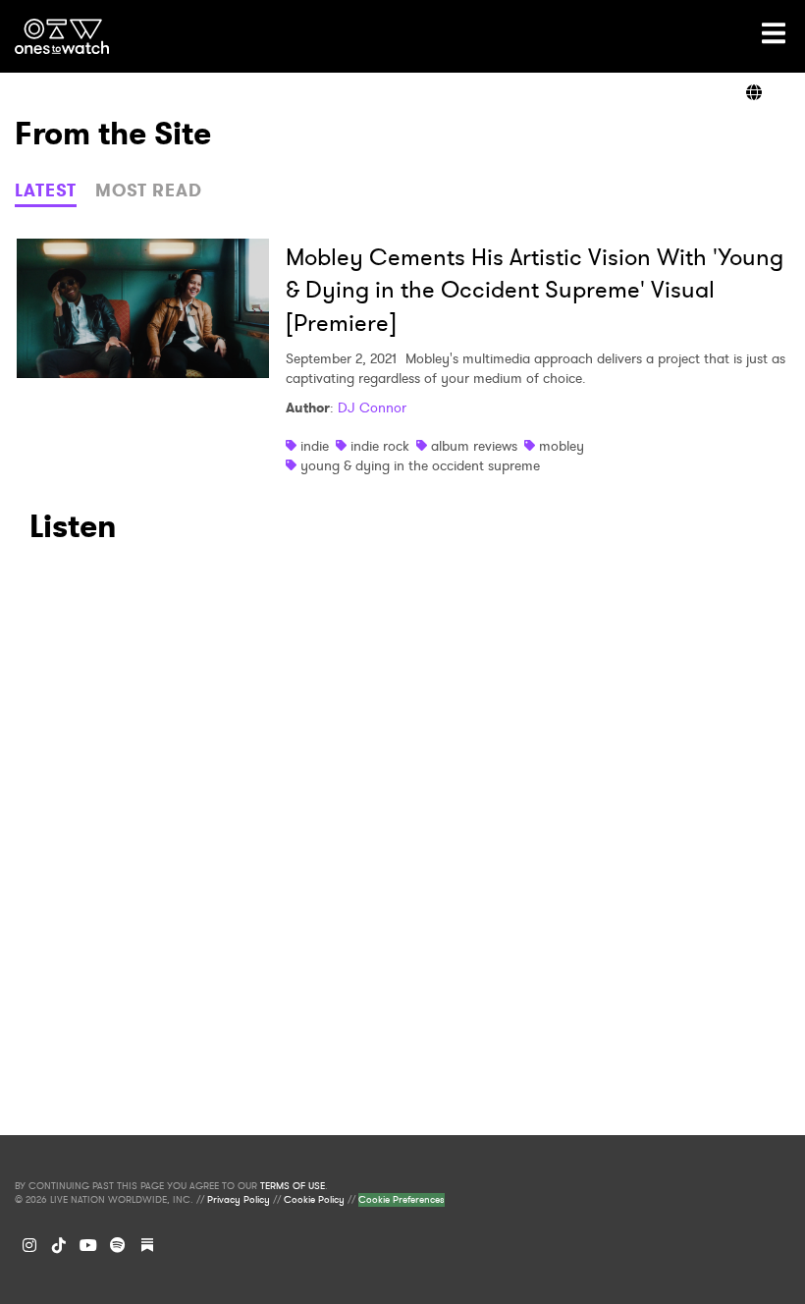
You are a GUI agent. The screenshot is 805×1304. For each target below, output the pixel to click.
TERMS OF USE (292, 1186)
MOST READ (148, 190)
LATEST (46, 190)
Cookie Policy (314, 1200)
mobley (561, 446)
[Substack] (147, 1245)
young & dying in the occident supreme (420, 465)
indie (314, 446)
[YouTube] (88, 1245)
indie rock (379, 446)
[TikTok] (59, 1245)
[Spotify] (118, 1245)
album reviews (474, 446)
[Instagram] (29, 1245)
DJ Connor (372, 407)
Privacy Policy (238, 1200)
